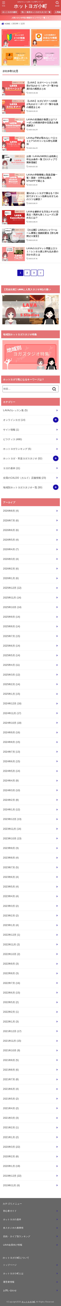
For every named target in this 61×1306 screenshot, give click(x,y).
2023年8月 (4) (11, 857)
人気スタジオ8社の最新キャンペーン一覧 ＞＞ (31, 18)
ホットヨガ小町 (30, 6)
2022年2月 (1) (11, 1011)
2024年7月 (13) (11, 751)
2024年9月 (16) (11, 732)
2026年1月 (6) (11, 578)
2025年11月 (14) (12, 597)
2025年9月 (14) (11, 616)
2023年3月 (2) (11, 906)
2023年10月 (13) (12, 838)
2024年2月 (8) (11, 800)
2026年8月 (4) (11, 510)
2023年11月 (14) (12, 828)
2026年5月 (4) (11, 539)
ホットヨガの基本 (9, 12)
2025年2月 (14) (11, 684)
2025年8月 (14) (11, 626)
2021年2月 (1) (11, 1127)
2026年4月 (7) (11, 549)
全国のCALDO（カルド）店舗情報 (24, 477)
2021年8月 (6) (11, 1069)
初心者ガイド (10, 1211)
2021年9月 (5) (11, 1060)
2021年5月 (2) (11, 1098)
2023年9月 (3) (11, 848)
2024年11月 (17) (12, 713)
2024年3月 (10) (11, 790)
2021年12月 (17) (12, 1031)
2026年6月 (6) (11, 530)
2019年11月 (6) (11, 1185)
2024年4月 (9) (11, 780)
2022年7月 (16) (11, 983)
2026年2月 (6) (11, 568)
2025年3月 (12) (11, 674)
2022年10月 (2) (11, 954)
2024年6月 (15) (11, 761)
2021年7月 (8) (11, 1079)
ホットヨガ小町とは (13, 1273)
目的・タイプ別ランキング (16, 1236)
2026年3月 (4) (11, 559)
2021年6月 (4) (11, 1089)
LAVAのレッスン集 (15, 410)
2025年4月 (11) (11, 665)
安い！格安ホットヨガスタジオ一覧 (36, 12)
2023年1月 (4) (11, 925)
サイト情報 (11, 429)
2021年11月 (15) (12, 1040)
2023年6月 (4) (11, 877)
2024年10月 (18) (12, 722)
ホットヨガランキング (17, 448)
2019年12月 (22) (12, 1175)
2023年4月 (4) (11, 896)
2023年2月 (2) (11, 915)
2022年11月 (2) (11, 944)
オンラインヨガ (14, 420)
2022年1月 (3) (11, 1021)
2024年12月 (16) (12, 703)
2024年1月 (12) (11, 809)
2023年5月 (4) (11, 886)
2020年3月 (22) (11, 1146)
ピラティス (12, 439)
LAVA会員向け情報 (12, 1245)
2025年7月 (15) (11, 636)
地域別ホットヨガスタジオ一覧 (22, 487)
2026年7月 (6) (11, 520)
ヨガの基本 (11, 468)
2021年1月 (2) (11, 1137)
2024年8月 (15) (11, 742)
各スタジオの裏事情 (13, 1228)
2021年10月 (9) (11, 1050)
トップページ (10, 1265)
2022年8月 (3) (11, 973)
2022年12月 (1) (11, 934)
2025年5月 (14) (11, 655)
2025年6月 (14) (11, 645)
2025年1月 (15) (11, 694)
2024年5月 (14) (11, 771)
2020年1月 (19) (11, 1166)
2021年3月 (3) (11, 1118)
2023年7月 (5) (11, 867)
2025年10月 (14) (12, 607)
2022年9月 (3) (11, 963)
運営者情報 (9, 1282)
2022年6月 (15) (11, 992)
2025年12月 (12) (12, 587)
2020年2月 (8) (11, 1156)
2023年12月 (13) (12, 819)
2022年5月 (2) (11, 1002)
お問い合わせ (10, 1290)
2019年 (15, 24)
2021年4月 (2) (11, 1108)
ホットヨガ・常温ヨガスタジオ (22, 458)
